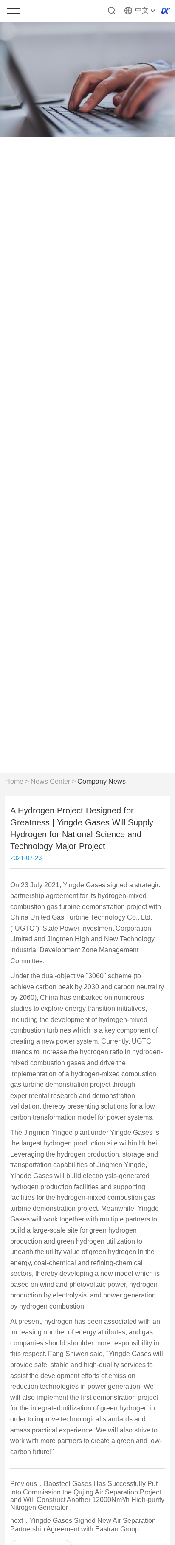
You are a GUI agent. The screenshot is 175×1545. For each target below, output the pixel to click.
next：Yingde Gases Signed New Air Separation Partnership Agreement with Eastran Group (83, 1525)
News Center (50, 781)
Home (14, 781)
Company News (101, 781)
